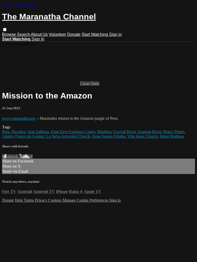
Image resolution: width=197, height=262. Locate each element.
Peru (5, 131)
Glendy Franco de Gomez (23, 136)
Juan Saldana (38, 131)
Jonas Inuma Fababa (108, 136)
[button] (4, 29)
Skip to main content (18, 4)
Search (24, 34)
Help (19, 200)
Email (28, 156)
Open (94, 83)
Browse (9, 34)
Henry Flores (173, 131)
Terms (29, 200)
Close (85, 83)
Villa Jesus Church (142, 136)
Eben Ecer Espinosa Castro (73, 131)
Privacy (41, 200)
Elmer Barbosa (172, 136)
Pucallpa (18, 131)
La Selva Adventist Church (68, 136)
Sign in (115, 34)
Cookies (55, 200)
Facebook (10, 156)
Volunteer (57, 34)
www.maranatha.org (18, 118)
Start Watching (95, 34)
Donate (74, 34)
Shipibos (104, 131)
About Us (39, 34)
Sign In (38, 39)
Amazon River (149, 131)
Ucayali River (124, 131)
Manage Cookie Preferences (86, 200)
